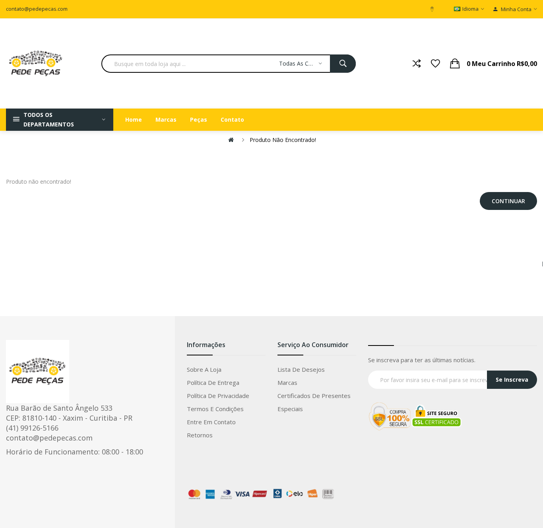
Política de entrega (213, 382)
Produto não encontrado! (283, 140)
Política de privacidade (218, 396)
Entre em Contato (211, 422)
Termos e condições (215, 409)
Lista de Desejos (301, 369)
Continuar (508, 201)
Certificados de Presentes (314, 396)
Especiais (290, 409)
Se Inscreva (512, 379)
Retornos (200, 435)
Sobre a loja (204, 369)
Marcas (287, 382)
